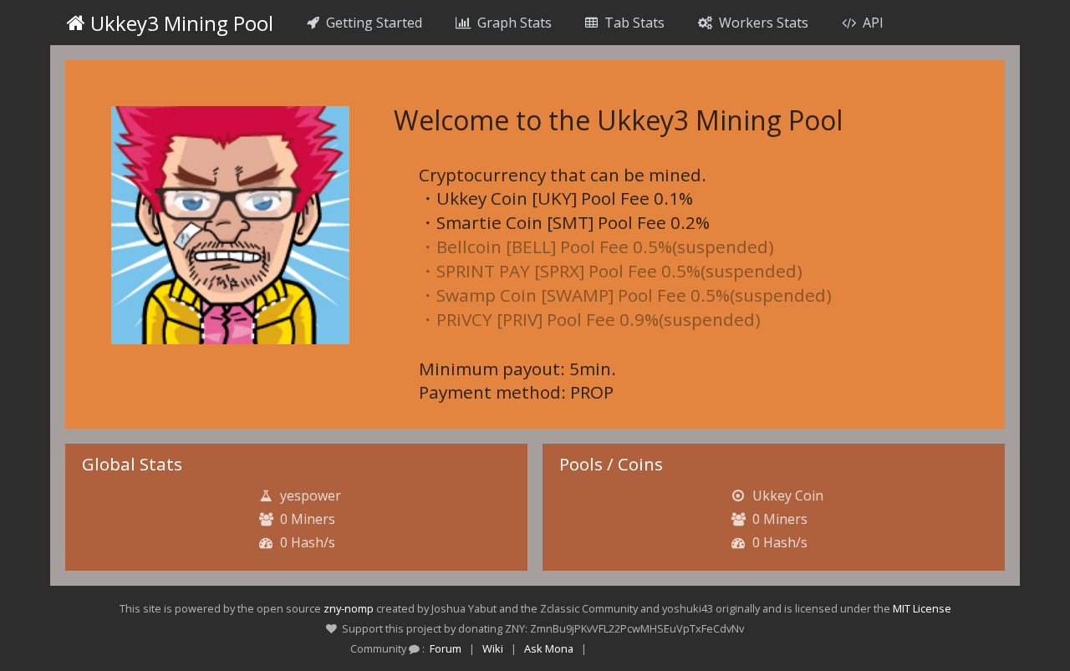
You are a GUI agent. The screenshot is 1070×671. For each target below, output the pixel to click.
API (870, 22)
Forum (445, 648)
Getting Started (370, 22)
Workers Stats (760, 22)
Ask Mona (548, 648)
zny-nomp (349, 608)
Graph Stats (511, 22)
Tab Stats (631, 22)
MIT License (922, 608)
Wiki (492, 648)
